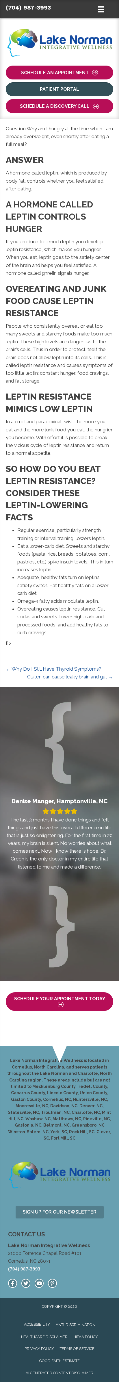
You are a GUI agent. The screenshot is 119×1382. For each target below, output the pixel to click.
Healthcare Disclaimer (44, 1337)
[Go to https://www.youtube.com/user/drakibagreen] (39, 1283)
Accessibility (37, 1324)
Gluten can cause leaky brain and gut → (70, 677)
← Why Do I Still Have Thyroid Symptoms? (53, 669)
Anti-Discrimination (75, 1324)
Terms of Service (77, 1348)
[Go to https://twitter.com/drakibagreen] (25, 1283)
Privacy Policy (39, 1348)
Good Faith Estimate (59, 1361)
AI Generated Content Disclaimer (59, 1373)
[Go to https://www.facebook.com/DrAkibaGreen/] (12, 1283)
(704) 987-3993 (28, 7)
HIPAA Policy (85, 1337)
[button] (59, 73)
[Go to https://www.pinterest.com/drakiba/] (52, 1283)
